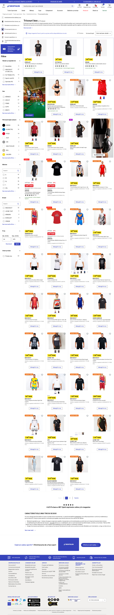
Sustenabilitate (12, 573)
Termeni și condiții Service (64, 574)
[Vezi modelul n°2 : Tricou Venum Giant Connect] (36, 139)
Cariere (10, 571)
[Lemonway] (20, 604)
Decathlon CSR (12, 577)
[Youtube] (52, 600)
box (32, 516)
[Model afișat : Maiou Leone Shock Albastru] (55, 351)
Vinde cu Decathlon (97, 565)
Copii (39, 10)
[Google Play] (34, 605)
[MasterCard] (13, 600)
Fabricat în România (13, 581)
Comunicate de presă (14, 567)
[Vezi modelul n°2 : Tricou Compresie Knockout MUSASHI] (36, 433)
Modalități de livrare (30, 565)
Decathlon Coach (80, 571)
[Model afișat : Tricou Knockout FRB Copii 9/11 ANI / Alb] (55, 311)
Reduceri (85, 10)
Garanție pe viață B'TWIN (48, 571)
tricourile (52, 522)
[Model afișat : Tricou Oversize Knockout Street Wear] (55, 392)
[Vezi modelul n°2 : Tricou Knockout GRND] (78, 272)
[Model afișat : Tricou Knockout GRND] (74, 272)
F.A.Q (74, 610)
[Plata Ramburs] (16, 604)
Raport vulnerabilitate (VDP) (64, 591)
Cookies (61, 586)
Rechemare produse (47, 577)
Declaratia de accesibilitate (58, 612)
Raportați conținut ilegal (98, 574)
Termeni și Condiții (17, 610)
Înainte (77, 498)
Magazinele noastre (13, 569)
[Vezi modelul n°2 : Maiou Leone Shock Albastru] (58, 351)
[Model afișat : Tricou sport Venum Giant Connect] (55, 139)
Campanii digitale (29, 582)
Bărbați (32, 10)
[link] (29, 115)
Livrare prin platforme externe (31, 570)
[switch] (4, 49)
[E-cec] (9, 604)
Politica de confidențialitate (63, 583)
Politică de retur (29, 574)
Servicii (104, 10)
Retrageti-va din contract (29, 577)
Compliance (11, 575)
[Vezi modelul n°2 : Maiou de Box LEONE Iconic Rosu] (79, 433)
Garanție (44, 569)
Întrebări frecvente (97, 572)
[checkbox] (11, 125)
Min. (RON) (5, 236)
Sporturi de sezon (80, 569)
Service (44, 573)
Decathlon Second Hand (48, 575)
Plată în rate (28, 572)
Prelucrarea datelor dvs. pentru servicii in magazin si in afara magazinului (65, 578)
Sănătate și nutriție (72, 10)
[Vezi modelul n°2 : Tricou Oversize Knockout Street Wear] (58, 392)
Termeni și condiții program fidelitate (64, 568)
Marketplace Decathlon (14, 584)
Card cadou (45, 567)
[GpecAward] (53, 605)
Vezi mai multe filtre (8, 84)
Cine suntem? (12, 565)
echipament (78, 516)
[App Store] (34, 601)
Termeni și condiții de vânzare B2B (64, 571)
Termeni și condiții (64, 565)
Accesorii (60, 10)
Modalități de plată (30, 567)
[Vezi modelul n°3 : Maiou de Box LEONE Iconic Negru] (83, 433)
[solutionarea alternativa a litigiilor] (74, 600)
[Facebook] (49, 600)
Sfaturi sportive (79, 567)
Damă (23, 10)
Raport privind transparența (84, 610)
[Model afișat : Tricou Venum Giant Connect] (32, 139)
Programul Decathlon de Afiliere (81, 574)
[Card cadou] (24, 600)
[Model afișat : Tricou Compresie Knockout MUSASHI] (32, 433)
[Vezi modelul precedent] (71, 272)
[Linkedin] (58, 600)
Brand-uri (95, 10)
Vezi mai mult (27, 28)
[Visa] (9, 600)
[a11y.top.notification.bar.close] (110, 2)
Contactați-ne (12, 586)
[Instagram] (55, 600)
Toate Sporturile (12, 10)
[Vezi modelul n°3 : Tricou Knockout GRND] (81, 272)
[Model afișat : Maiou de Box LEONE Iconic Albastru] (76, 433)
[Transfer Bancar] (20, 601)
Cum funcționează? (97, 567)
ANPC (60, 588)
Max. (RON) (15, 236)
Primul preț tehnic (13, 579)
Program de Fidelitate (47, 565)
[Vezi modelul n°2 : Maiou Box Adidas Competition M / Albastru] (104, 97)
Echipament (49, 10)
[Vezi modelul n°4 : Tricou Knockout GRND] (84, 272)
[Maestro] (16, 600)
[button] (11, 66)
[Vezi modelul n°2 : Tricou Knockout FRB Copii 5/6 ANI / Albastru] (58, 311)
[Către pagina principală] (13, 6)
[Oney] (13, 604)
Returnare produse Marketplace (97, 570)
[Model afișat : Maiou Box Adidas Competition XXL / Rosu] (100, 97)
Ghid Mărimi (28, 580)
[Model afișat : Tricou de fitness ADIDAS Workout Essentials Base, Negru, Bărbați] (32, 179)
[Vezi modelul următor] (87, 272)
